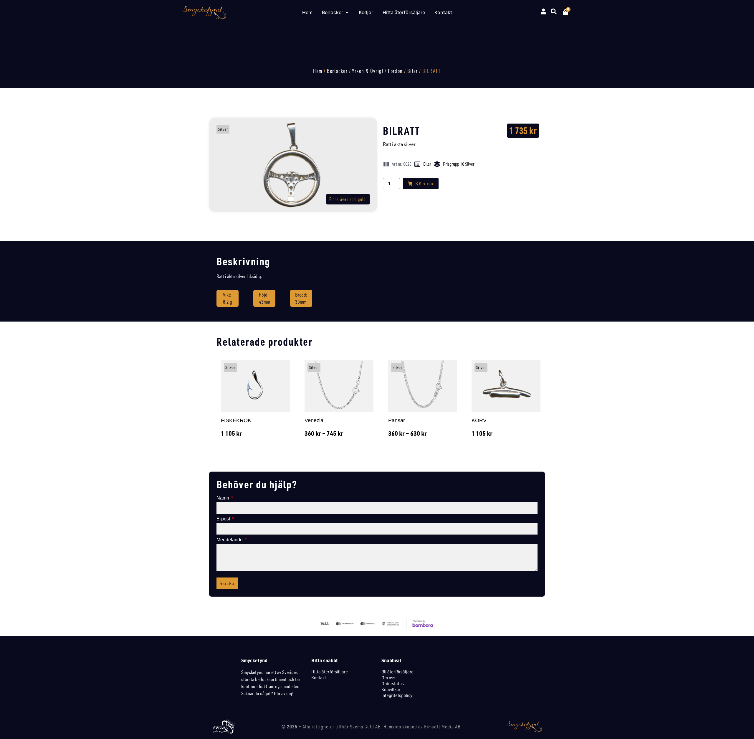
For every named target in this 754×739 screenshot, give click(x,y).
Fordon (395, 70)
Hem (317, 70)
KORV (479, 420)
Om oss (388, 677)
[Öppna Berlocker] (347, 12)
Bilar (412, 70)
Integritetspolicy (396, 695)
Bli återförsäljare (397, 671)
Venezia (314, 420)
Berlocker (337, 70)
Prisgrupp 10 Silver (458, 164)
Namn (223, 498)
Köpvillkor (390, 689)
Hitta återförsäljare (329, 671)
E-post (223, 519)
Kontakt (318, 677)
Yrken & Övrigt (367, 70)
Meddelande (230, 539)
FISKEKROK (236, 420)
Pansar (396, 420)
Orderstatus (392, 683)
